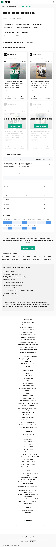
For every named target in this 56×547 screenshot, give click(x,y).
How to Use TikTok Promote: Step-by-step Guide (28, 487)
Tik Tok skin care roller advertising (13, 282)
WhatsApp (28, 512)
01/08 (28, 466)
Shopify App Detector (28, 332)
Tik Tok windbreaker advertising (12, 274)
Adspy (28, 373)
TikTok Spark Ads (28, 378)
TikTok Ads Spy (28, 375)
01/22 (33, 462)
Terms (26, 541)
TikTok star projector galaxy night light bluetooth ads (18, 290)
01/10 (33, 464)
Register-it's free (15, 126)
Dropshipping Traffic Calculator (28, 335)
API (28, 515)
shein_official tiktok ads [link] (25, 6)
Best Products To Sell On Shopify (28, 425)
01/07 (33, 466)
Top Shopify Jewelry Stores (28, 420)
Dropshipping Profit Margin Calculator (28, 344)
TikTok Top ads (28, 439)
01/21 (22, 464)
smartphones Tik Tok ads (10, 288)
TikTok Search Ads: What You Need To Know (28, 474)
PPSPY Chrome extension (28, 364)
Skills (28, 380)
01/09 (22, 466)
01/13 (28, 464)
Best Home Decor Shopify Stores (28, 427)
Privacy (21, 541)
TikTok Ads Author (28, 444)
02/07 (22, 462)
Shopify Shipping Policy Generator (28, 359)
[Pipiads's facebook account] (23, 537)
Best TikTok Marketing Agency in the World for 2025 (28, 491)
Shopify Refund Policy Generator (28, 349)
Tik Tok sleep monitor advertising (12, 285)
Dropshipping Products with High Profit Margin (28, 409)
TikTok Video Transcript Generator (28, 388)
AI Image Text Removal (28, 398)
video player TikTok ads (10, 271)
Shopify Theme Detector (28, 330)
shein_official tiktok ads (7, 256)
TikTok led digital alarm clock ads (12, 296)
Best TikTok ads (28, 441)
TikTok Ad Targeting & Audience (28, 327)
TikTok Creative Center (28, 385)
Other (37, 456)
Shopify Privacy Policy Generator (28, 347)
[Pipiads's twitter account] (26, 537)
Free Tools (28, 361)
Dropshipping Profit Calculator (28, 342)
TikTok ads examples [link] (12, 6)
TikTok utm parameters (28, 325)
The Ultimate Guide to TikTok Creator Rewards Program (28, 482)
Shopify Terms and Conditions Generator (28, 353)
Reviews (28, 393)
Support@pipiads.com (28, 510)
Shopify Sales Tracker (28, 322)
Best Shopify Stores (28, 415)
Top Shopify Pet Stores (28, 417)
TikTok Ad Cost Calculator (28, 340)
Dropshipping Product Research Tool (28, 403)
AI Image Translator (28, 395)
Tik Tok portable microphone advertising (14, 277)
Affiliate (28, 366)
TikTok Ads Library (28, 383)
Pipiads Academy (28, 446)
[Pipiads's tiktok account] (30, 537)
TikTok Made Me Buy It (28, 412)
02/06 (28, 462)
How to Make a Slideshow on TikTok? (28, 499)
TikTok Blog (28, 436)
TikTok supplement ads (9, 293)
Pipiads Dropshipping (28, 405)
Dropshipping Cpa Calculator (28, 337)
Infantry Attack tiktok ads (7, 260)
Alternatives (28, 390)
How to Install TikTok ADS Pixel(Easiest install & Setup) (28, 502)
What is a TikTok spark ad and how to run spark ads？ (28, 495)
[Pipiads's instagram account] (33, 537)
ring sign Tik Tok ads (9, 279)
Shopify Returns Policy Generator (28, 356)
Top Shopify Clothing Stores (28, 422)
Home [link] (3, 6)
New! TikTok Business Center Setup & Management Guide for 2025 (28, 478)
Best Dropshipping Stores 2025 (28, 400)
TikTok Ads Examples (28, 434)
